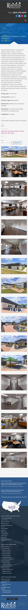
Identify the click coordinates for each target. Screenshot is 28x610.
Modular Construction (5, 579)
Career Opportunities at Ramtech (6, 539)
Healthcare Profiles (6, 571)
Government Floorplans (7, 559)
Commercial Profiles (6, 564)
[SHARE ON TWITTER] (2, 143)
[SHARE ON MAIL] (10, 143)
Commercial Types (6, 562)
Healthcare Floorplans (7, 573)
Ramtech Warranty (5, 521)
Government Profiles (6, 557)
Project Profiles (4, 528)
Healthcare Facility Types (7, 569)
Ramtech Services (5, 523)
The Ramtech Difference (6, 518)
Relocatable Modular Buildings (5, 588)
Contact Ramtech (4, 533)
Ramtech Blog (4, 532)
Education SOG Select (7, 133)
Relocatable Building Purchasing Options (6, 591)
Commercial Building (5, 560)
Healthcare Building (5, 567)
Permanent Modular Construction (5, 581)
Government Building (5, 553)
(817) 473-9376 (19, 13)
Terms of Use (4, 537)
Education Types (5, 548)
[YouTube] (22, 16)
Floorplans (3, 530)
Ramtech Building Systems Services (6, 526)
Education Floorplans (6, 552)
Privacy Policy (4, 535)
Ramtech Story (4, 520)
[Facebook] (16, 16)
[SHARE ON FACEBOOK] (5, 143)
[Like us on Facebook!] (8, 599)
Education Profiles (6, 550)
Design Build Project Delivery (6, 585)
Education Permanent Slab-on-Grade (12, 131)
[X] (19, 16)
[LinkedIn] (25, 16)
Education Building (5, 546)
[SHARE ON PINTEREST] (7, 143)
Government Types (6, 555)
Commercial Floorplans (7, 566)
